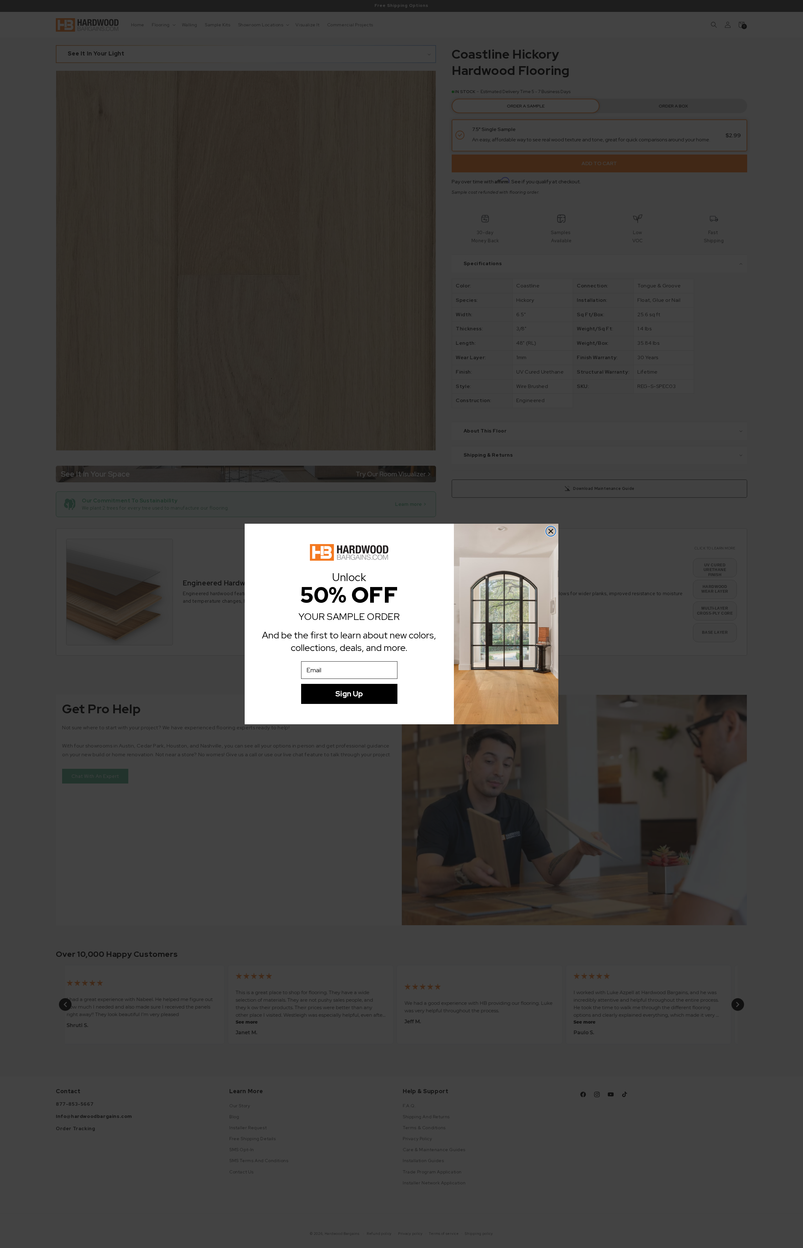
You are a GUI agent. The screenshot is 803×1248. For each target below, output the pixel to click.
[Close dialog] (551, 531)
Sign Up (349, 694)
